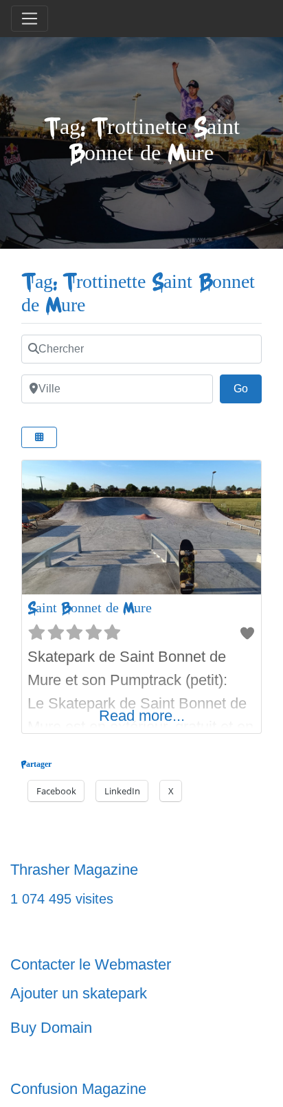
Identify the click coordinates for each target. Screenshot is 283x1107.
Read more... (142, 715)
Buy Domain (51, 1027)
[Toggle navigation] (29, 18)
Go (248, 388)
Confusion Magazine (78, 1088)
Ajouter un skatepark (78, 993)
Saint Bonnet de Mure (89, 608)
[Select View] (39, 437)
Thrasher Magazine (74, 869)
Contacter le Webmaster (90, 964)
